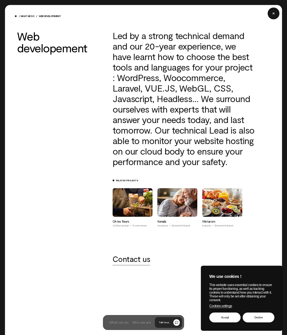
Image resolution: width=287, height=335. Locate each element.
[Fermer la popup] (273, 13)
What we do (27, 16)
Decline (258, 317)
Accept (225, 317)
